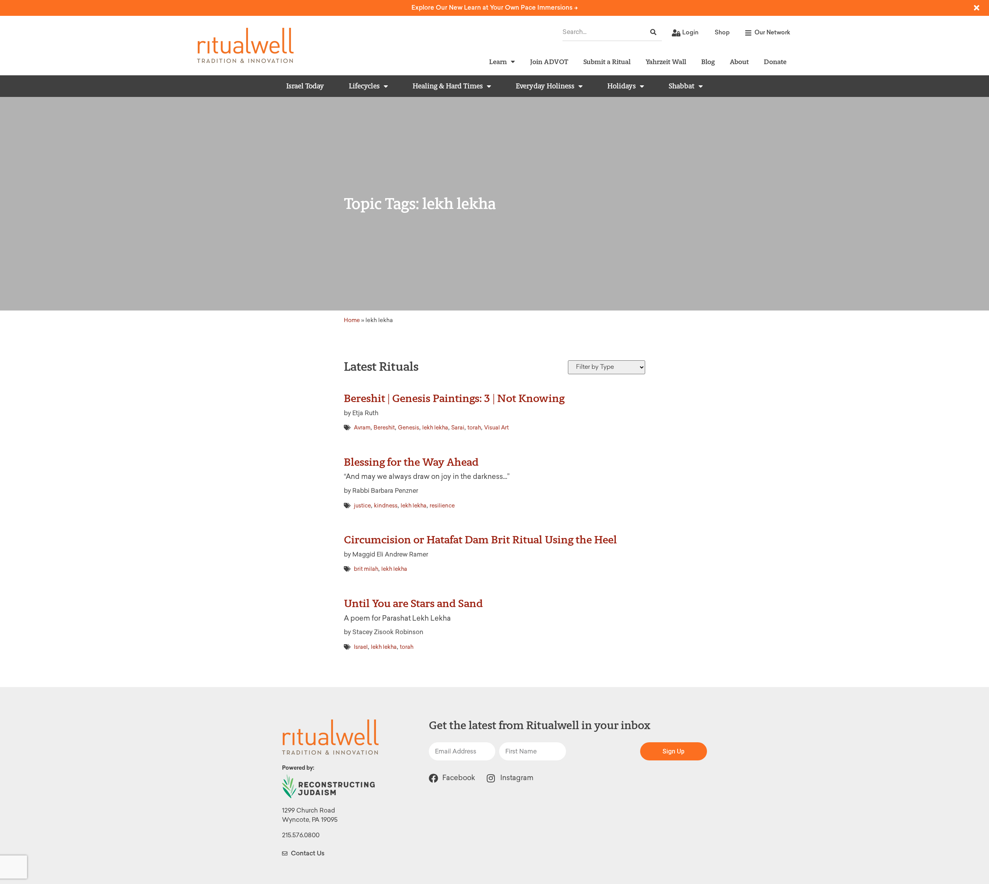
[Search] (653, 32)
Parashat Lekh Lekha (416, 618)
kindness (386, 505)
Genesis (408, 427)
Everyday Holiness (545, 86)
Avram (362, 427)
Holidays (621, 86)
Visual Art (496, 427)
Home (352, 320)
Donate (775, 62)
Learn (498, 62)
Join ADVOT (549, 62)
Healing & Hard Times (448, 86)
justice (362, 505)
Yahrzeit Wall (666, 62)
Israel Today (305, 86)
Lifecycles (364, 86)
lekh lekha (435, 427)
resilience (442, 505)
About (739, 62)
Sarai (457, 427)
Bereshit (384, 427)
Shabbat (682, 86)
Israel (361, 647)
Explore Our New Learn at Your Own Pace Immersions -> (494, 7)
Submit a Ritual (606, 62)
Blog (708, 62)
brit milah (366, 569)
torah (474, 427)
